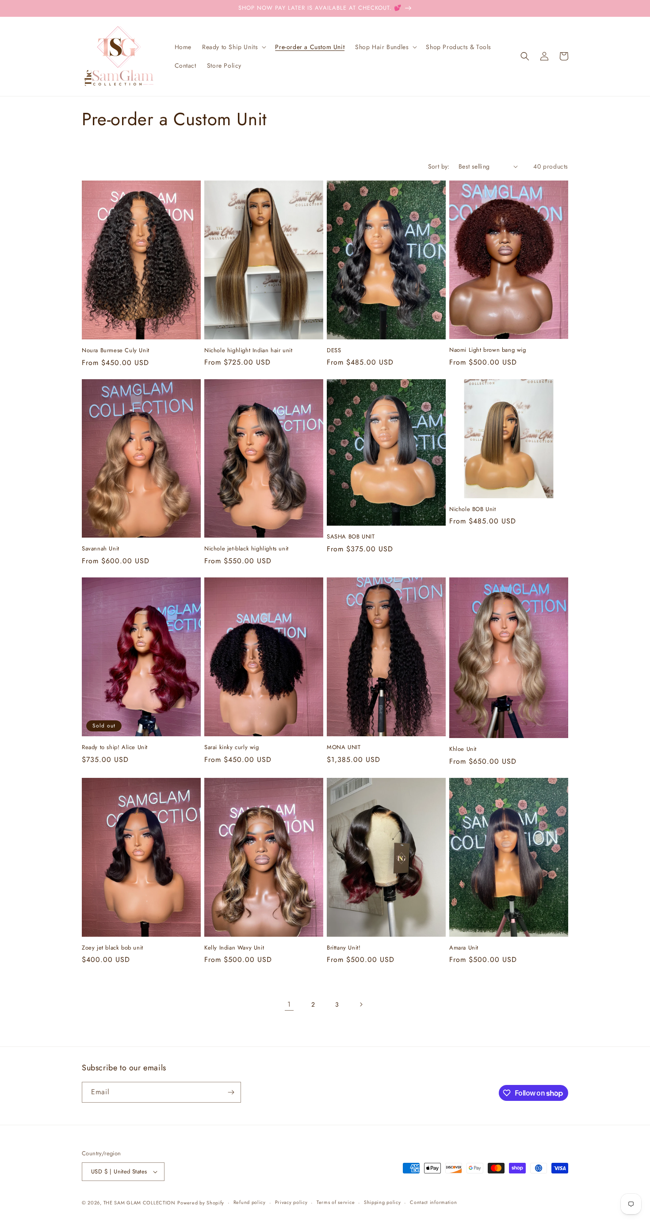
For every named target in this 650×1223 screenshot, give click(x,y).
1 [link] (289, 1004)
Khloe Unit (463, 749)
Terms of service (336, 1202)
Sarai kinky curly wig (231, 747)
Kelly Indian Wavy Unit (234, 948)
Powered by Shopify (200, 1202)
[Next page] (361, 1004)
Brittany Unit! (343, 948)
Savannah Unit (100, 549)
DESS (334, 350)
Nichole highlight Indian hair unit (248, 350)
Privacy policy (291, 1202)
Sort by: (439, 166)
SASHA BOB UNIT (351, 537)
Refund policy (249, 1202)
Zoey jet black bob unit (112, 948)
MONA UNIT (343, 747)
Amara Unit (463, 948)
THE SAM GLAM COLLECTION (139, 1202)
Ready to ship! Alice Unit (115, 747)
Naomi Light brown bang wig (487, 350)
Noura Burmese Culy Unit (115, 350)
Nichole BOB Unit (472, 509)
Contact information (433, 1202)
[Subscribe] (231, 1092)
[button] (233, 47)
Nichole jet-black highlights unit (246, 549)
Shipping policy (382, 1202)
